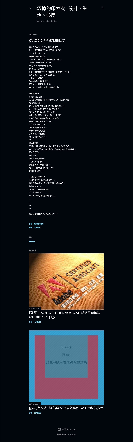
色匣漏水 (37, 228)
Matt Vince (72, 434)
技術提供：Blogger (68, 429)
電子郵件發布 (38, 224)
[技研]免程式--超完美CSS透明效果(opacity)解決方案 (66, 408)
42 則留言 (37, 322)
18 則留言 (37, 413)
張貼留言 (32, 242)
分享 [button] (30, 224)
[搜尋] (102, 7)
